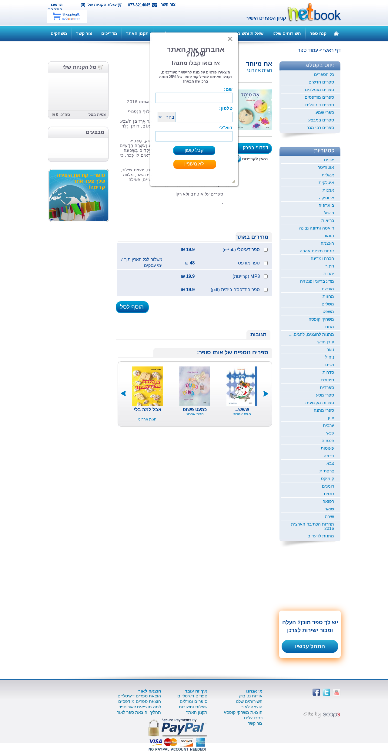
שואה (329, 508)
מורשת (328, 288)
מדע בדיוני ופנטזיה (317, 281)
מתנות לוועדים (320, 535)
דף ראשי (332, 50)
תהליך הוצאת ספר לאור (139, 712)
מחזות (328, 296)
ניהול (329, 357)
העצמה (327, 243)
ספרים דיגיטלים (319, 104)
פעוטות (327, 448)
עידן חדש (325, 341)
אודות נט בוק (251, 695)
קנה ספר (318, 33)
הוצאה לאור (252, 706)
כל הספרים (324, 74)
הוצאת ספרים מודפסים (139, 701)
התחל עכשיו (310, 646)
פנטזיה (328, 440)
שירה (329, 516)
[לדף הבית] (336, 33)
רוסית (329, 493)
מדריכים (109, 33)
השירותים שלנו (287, 33)
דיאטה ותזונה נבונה (316, 228)
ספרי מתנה (324, 410)
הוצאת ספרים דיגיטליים (139, 695)
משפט (328, 311)
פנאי (330, 433)
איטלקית (326, 182)
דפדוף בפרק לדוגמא (257, 149)
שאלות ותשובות (248, 33)
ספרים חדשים (321, 82)
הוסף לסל (132, 307)
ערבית (328, 425)
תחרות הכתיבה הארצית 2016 (312, 526)
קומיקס (327, 478)
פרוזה (329, 455)
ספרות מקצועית (319, 402)
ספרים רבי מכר (320, 127)
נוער (330, 349)
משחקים (59, 33)
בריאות (327, 220)
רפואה (328, 501)
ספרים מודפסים (319, 97)
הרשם (56, 4)
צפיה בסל (97, 114)
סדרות (328, 372)
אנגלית (328, 174)
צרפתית (326, 470)
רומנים (328, 486)
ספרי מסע (325, 395)
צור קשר (168, 4)
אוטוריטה (325, 167)
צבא (330, 463)
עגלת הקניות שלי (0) (99, 5)
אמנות (328, 190)
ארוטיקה (326, 197)
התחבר (55, 9)
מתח (329, 326)
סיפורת (327, 379)
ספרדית (327, 387)
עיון (331, 417)
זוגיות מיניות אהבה (317, 250)
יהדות (328, 273)
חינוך (329, 266)
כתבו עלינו (253, 717)
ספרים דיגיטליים (192, 695)
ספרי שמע (325, 112)
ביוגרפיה (326, 205)
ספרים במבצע (321, 119)
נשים (329, 364)
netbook (290, 12)
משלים (328, 303)
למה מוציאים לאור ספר (140, 706)
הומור (329, 235)
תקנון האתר (137, 33)
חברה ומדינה (322, 258)
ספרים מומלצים (319, 89)
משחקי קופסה (321, 319)
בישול (329, 212)
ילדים (329, 159)
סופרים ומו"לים (193, 701)
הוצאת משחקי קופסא (243, 712)
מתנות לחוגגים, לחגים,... (311, 334)
